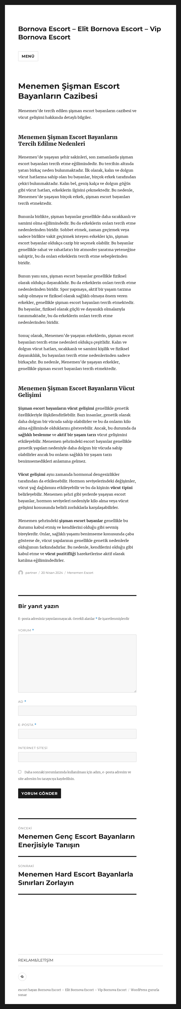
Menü (28, 56)
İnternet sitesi (33, 748)
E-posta (27, 725)
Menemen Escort (80, 573)
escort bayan (27, 990)
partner (31, 573)
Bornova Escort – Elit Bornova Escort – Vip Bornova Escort (82, 990)
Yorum (26, 630)
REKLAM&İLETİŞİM (35, 960)
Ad (22, 702)
